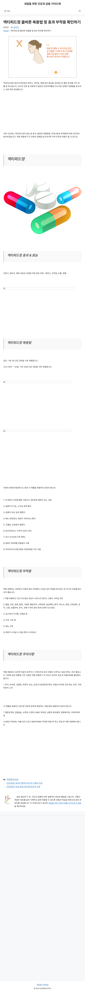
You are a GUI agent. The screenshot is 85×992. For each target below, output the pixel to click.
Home (6, 31)
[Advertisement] (42, 109)
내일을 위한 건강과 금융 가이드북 (42, 3)
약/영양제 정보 (12, 779)
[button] (80, 11)
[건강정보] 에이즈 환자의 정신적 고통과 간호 (24, 783)
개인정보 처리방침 (42, 985)
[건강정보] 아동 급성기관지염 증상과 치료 (23, 787)
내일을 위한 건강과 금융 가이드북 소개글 (64, 803)
